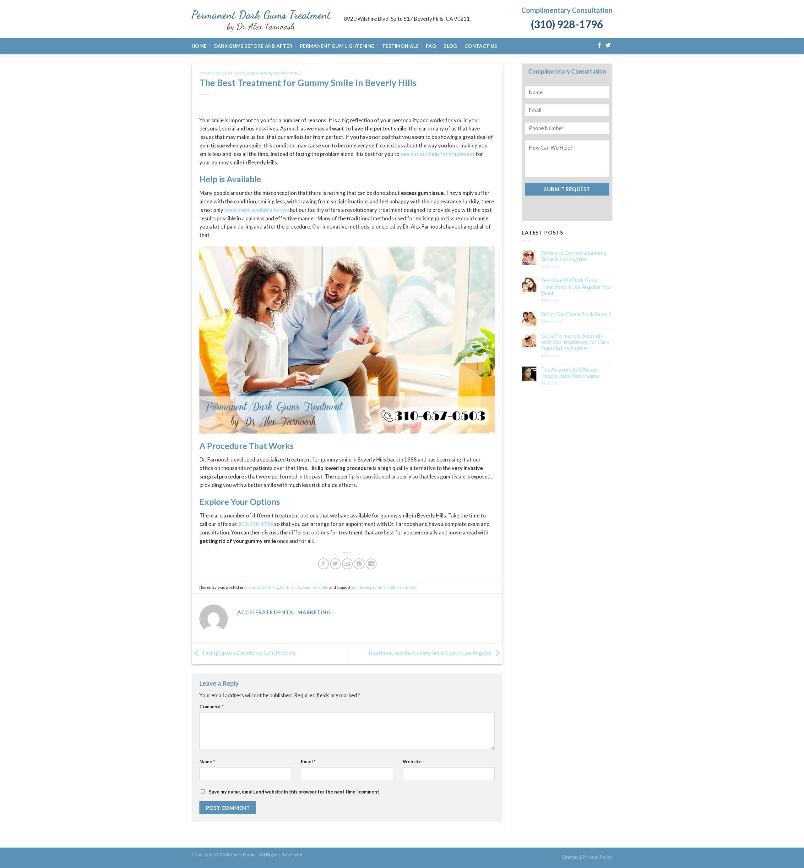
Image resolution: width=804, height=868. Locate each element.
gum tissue (360, 587)
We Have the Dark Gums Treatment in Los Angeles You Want (575, 286)
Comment (211, 706)
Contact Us (480, 46)
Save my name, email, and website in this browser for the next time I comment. (294, 791)
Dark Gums (259, 73)
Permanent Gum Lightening (337, 46)
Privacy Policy (597, 857)
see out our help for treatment (437, 154)
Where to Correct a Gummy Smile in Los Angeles (573, 256)
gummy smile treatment (394, 587)
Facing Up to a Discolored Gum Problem (249, 653)
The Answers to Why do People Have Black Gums (570, 373)
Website (412, 761)
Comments (551, 321)
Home (199, 46)
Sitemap (570, 857)
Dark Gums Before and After (253, 46)
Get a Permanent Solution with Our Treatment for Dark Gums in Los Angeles (575, 342)
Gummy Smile (287, 73)
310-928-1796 (255, 524)
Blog (450, 46)
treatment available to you (256, 210)
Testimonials (400, 46)
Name (207, 761)
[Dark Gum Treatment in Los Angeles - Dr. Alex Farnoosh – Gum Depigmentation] (263, 19)
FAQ (431, 46)
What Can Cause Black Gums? (576, 314)
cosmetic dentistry (222, 73)
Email (308, 761)
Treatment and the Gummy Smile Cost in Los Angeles (430, 653)
